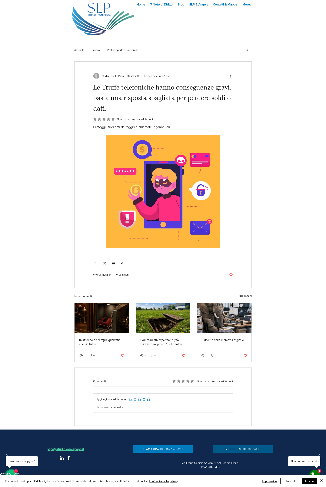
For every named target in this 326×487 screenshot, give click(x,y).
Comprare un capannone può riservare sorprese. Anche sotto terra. (161, 342)
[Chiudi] (321, 481)
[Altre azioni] (230, 76)
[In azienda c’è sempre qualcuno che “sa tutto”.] (102, 318)
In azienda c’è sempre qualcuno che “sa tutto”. (100, 342)
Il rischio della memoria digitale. (222, 340)
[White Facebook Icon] (68, 458)
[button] (162, 4)
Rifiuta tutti (290, 481)
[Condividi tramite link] (123, 263)
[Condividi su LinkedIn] (113, 263)
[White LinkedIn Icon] (62, 458)
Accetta (309, 481)
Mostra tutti (245, 295)
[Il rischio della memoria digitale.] (224, 318)
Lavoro (96, 49)
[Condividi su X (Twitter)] (104, 263)
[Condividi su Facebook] (95, 263)
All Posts (79, 49)
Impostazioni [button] (269, 481)
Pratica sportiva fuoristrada (122, 49)
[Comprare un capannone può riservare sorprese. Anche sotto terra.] (163, 318)
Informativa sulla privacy (163, 481)
